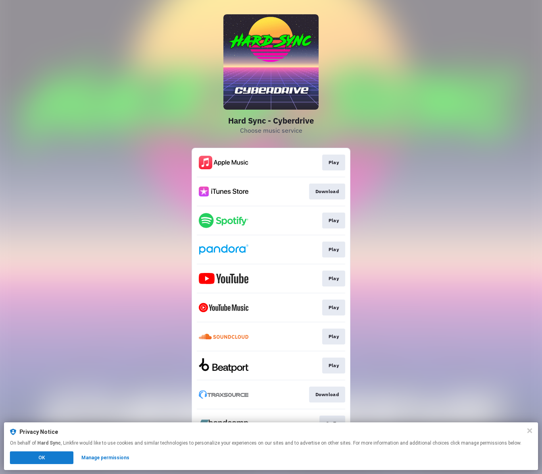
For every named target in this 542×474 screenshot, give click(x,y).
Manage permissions (105, 457)
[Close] (529, 430)
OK (41, 457)
